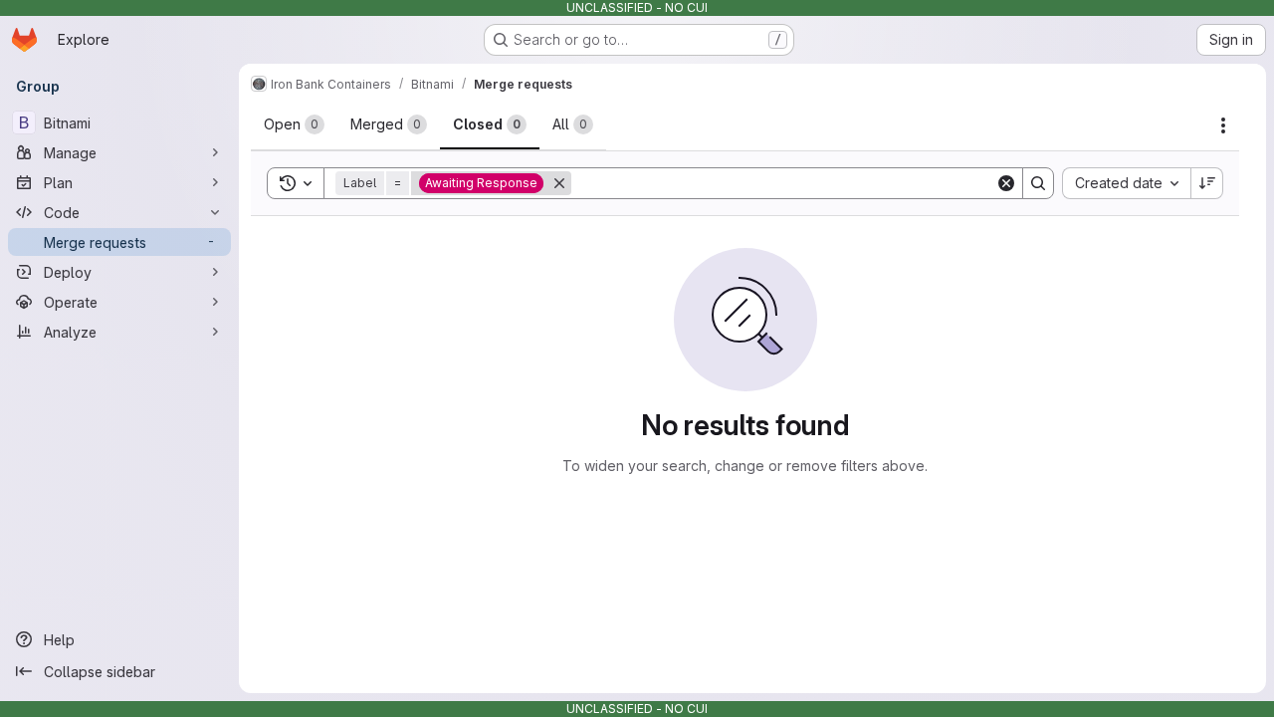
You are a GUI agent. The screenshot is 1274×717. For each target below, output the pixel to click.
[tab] (294, 124)
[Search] (1038, 183)
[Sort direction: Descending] (1207, 183)
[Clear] (1006, 183)
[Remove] (559, 183)
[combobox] (1126, 183)
